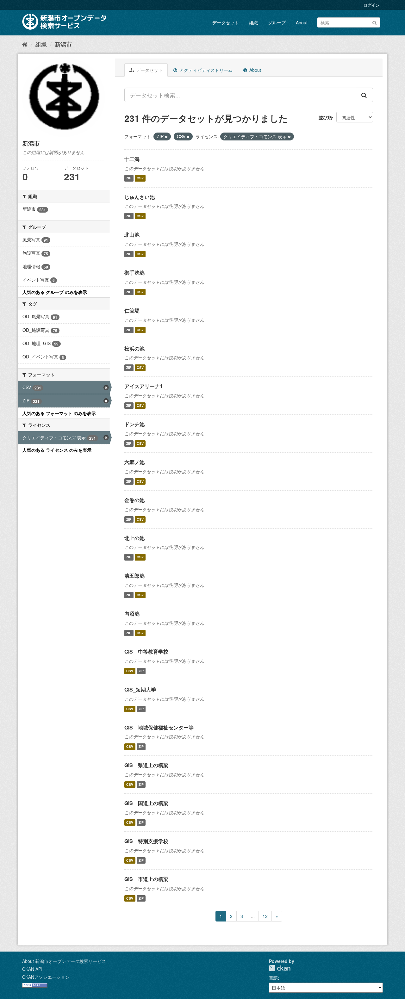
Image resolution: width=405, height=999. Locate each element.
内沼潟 (132, 613)
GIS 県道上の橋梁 (146, 765)
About (302, 22)
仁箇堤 (132, 310)
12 (265, 916)
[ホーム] (25, 44)
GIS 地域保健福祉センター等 (159, 727)
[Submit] (374, 22)
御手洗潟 (134, 272)
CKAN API (32, 969)
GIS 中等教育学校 (146, 651)
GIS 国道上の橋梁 (146, 803)
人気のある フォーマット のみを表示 (59, 413)
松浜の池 (134, 348)
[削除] (166, 136)
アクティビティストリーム (205, 70)
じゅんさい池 (139, 197)
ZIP (128, 178)
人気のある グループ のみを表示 (54, 292)
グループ (277, 22)
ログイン (371, 5)
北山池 (132, 234)
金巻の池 (134, 500)
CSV (140, 178)
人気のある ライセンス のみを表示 (56, 450)
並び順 (325, 117)
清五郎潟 (134, 575)
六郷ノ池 (134, 462)
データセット (225, 22)
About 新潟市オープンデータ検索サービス (64, 961)
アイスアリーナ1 (143, 386)
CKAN (279, 968)
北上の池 (134, 538)
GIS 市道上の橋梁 (146, 879)
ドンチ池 (134, 424)
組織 (253, 22)
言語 (273, 978)
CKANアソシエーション (46, 977)
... (253, 916)
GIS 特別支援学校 (146, 841)
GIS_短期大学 (140, 689)
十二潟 (132, 159)
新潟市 (63, 44)
